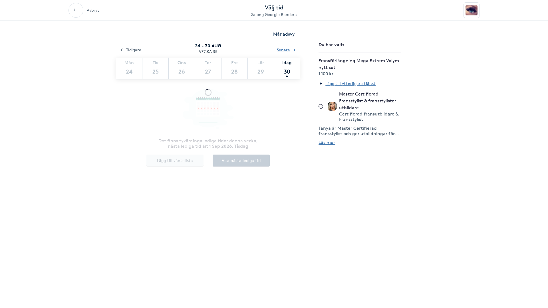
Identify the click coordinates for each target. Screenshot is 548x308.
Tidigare (133, 49)
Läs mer (327, 142)
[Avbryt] (75, 10)
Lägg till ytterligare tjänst (350, 83)
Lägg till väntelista (175, 160)
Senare (283, 49)
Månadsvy (284, 34)
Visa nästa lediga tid (241, 160)
